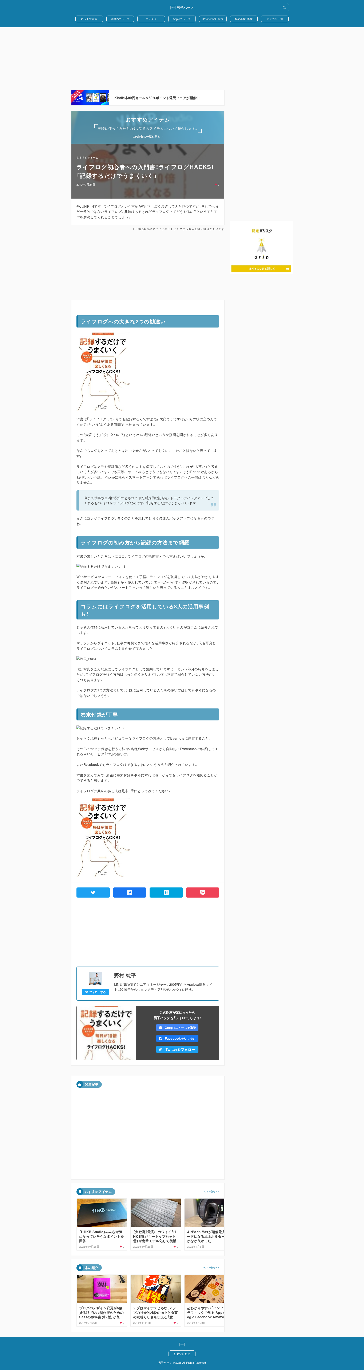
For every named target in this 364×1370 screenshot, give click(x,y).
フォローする (97, 992)
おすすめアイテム (87, 157)
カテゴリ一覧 (275, 19)
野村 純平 (125, 975)
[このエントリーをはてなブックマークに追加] (166, 892)
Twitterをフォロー (180, 1049)
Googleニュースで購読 (180, 1027)
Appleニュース (182, 19)
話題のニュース (120, 19)
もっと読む (210, 1192)
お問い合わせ (182, 1354)
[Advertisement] (182, 58)
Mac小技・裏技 (244, 19)
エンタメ (151, 19)
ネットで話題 (89, 19)
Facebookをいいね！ (180, 1038)
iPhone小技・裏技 (212, 19)
